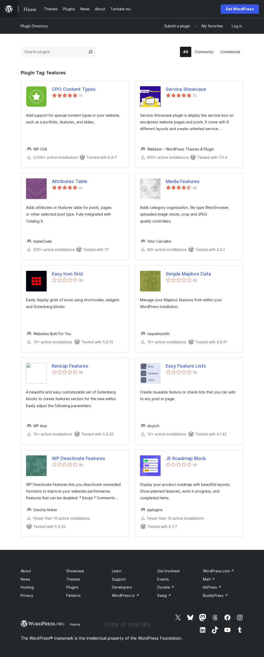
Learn (116, 571)
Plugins (72, 587)
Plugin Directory (34, 26)
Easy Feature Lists (186, 366)
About (26, 571)
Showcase (75, 571)
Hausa (75, 624)
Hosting (27, 587)
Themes (73, 579)
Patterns (73, 595)
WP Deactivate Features (78, 458)
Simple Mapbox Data (188, 273)
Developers (122, 587)
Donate (165, 587)
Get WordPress (240, 9)
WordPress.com (218, 571)
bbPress (212, 587)
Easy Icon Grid (67, 273)
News (25, 579)
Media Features (183, 181)
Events (163, 579)
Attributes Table (69, 181)
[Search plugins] (90, 52)
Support (119, 579)
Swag (164, 595)
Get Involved (168, 571)
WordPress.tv (125, 595)
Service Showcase (186, 89)
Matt (209, 579)
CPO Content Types (74, 89)
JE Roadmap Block (186, 458)
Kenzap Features (70, 366)
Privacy (27, 595)
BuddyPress (215, 595)
